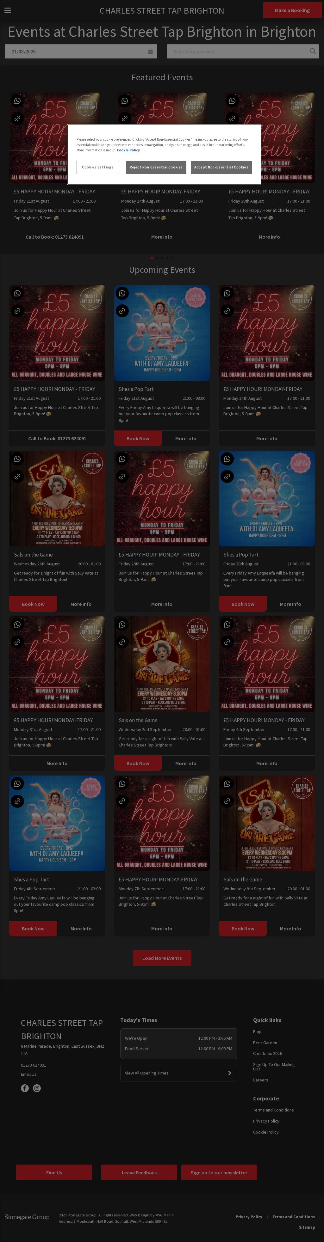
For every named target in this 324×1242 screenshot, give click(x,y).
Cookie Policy (128, 150)
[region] (164, 154)
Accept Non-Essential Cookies (221, 167)
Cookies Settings (98, 167)
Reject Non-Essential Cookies (156, 167)
